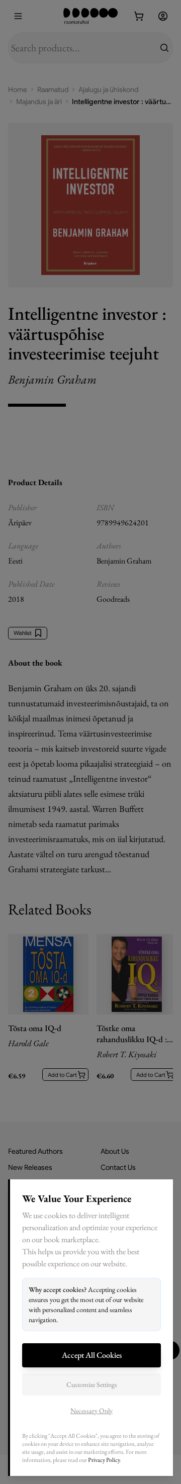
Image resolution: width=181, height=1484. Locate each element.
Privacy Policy (104, 1460)
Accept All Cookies (92, 1355)
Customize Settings (91, 1384)
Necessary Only (91, 1410)
